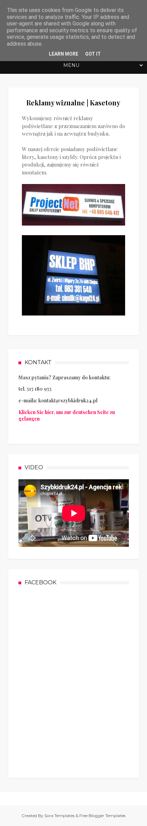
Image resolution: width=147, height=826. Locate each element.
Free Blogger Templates (102, 815)
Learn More (63, 54)
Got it (93, 54)
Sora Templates (59, 815)
